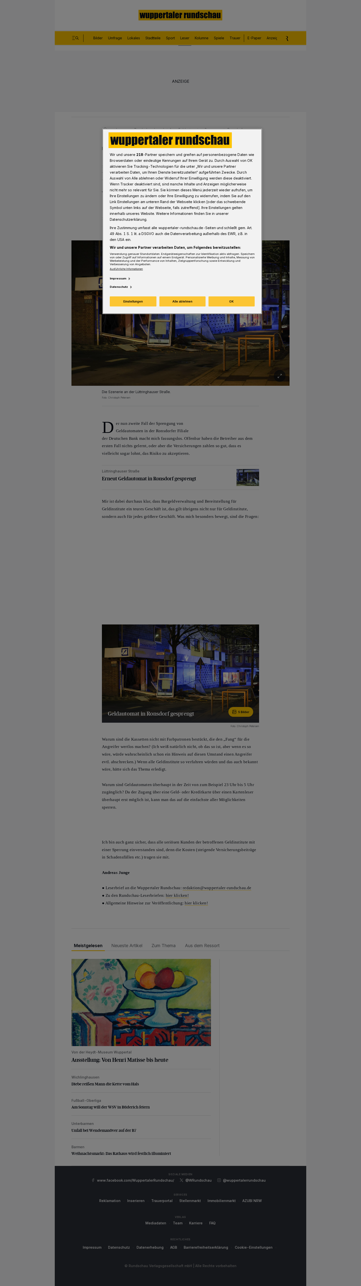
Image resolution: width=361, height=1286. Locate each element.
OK (231, 301)
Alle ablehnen (182, 301)
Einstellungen (133, 301)
